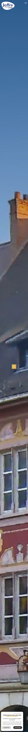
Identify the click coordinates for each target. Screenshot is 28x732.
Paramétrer (6, 727)
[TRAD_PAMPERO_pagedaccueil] (8, 10)
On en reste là (17, 713)
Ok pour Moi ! (17, 727)
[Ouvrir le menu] (26, 3)
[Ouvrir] (14, 366)
